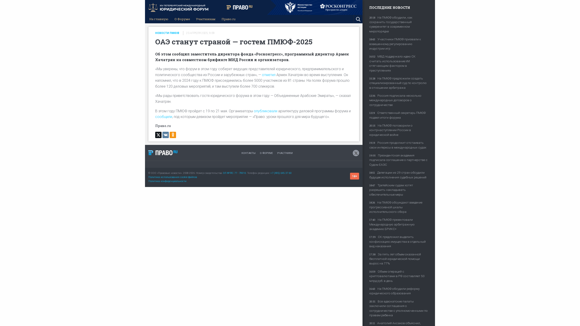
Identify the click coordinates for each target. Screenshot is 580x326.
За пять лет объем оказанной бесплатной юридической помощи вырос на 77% (395, 258)
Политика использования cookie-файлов (172, 177)
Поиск (358, 19)
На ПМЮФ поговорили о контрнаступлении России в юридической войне (391, 130)
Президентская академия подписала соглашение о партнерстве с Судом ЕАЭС (398, 159)
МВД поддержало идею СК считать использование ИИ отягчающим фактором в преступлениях (392, 63)
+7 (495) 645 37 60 (280, 173)
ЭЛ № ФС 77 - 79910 (234, 173)
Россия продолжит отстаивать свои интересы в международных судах (397, 145)
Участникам (205, 19)
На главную (158, 19)
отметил (269, 75)
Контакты (249, 153)
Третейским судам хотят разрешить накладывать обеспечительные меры (391, 189)
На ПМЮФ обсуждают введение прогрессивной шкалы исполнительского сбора (395, 207)
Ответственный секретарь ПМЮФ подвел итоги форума (397, 115)
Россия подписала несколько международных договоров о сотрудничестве (395, 100)
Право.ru (228, 19)
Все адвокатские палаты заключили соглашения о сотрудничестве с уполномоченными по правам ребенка (398, 308)
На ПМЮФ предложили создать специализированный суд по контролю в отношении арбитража (398, 83)
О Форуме (182, 19)
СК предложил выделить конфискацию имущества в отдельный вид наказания (397, 241)
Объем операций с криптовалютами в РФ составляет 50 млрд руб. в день (397, 276)
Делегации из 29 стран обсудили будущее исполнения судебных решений (397, 175)
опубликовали (265, 111)
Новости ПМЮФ (167, 33)
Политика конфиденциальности (167, 181)
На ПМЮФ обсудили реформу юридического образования (394, 291)
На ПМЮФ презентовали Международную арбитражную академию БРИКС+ (392, 224)
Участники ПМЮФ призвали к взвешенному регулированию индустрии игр (395, 43)
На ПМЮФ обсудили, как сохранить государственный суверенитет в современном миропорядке (390, 24)
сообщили (163, 117)
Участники (285, 153)
